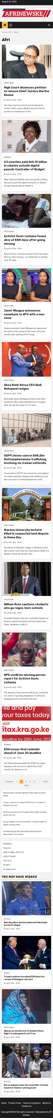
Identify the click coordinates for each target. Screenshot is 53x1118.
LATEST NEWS (9, 83)
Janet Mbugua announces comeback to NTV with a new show (24, 314)
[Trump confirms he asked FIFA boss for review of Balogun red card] (26, 952)
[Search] (49, 25)
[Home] (4, 25)
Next (26, 785)
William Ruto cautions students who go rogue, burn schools (26, 606)
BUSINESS (7, 157)
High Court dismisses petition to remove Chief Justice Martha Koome (26, 91)
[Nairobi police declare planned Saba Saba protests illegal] (26, 898)
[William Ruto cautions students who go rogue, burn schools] (26, 578)
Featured (7, 848)
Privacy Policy (14, 1103)
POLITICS (7, 861)
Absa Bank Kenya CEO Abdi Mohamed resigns (23, 386)
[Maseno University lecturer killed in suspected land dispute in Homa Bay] (26, 504)
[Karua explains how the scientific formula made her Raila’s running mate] (26, 1060)
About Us (46, 1103)
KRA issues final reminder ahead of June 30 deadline (22, 751)
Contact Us (26, 1106)
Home (4, 1103)
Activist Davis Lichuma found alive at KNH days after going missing (25, 239)
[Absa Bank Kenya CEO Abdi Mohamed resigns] (26, 359)
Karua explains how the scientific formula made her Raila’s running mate (26, 1086)
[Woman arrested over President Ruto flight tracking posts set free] (26, 1006)
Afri (20, 100)
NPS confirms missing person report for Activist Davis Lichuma (25, 678)
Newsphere (41, 1112)
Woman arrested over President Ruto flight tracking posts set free (24, 1032)
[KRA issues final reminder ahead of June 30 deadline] (26, 723)
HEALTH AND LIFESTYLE (13, 852)
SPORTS (6, 865)
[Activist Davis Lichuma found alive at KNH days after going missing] (26, 210)
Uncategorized (9, 869)
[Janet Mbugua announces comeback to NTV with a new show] (26, 285)
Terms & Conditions (32, 1103)
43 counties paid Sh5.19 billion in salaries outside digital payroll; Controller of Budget (25, 165)
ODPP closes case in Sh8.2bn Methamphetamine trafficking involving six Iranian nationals (25, 459)
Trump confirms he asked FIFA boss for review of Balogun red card (24, 978)
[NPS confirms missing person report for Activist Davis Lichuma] (26, 649)
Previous (9, 782)
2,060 (45, 782)
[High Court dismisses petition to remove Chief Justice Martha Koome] (26, 62)
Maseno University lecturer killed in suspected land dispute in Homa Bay (26, 533)
